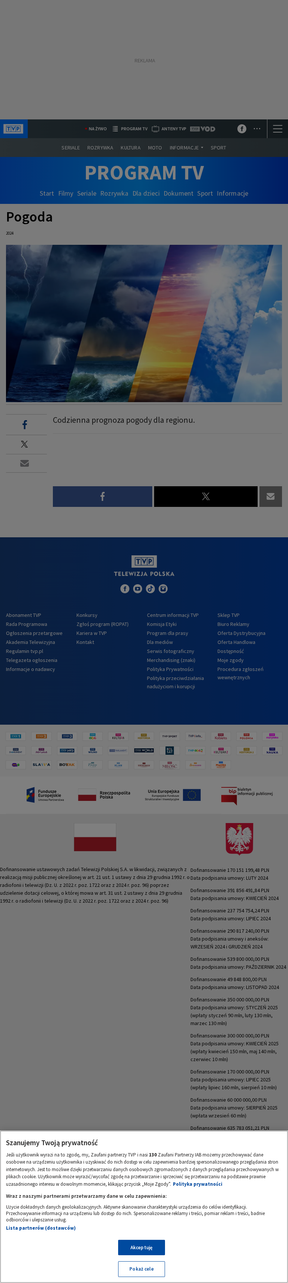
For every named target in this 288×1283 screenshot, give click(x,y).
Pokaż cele (141, 1269)
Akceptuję (141, 1247)
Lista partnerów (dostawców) (41, 1228)
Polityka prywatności (197, 1184)
